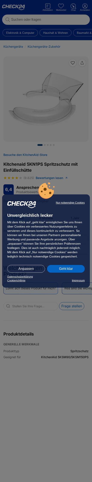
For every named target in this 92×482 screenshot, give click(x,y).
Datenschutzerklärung (20, 276)
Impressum (78, 280)
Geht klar (66, 269)
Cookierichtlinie (16, 280)
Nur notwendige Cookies (70, 202)
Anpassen (26, 269)
